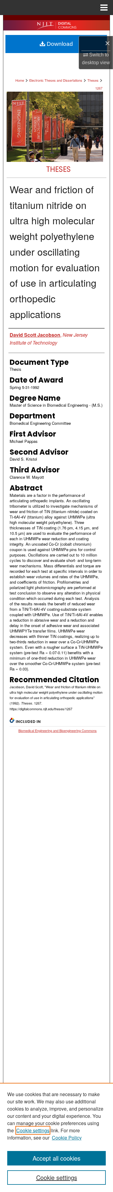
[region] (56, 1137)
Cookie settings (32, 1130)
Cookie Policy (67, 1137)
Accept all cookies (56, 1158)
